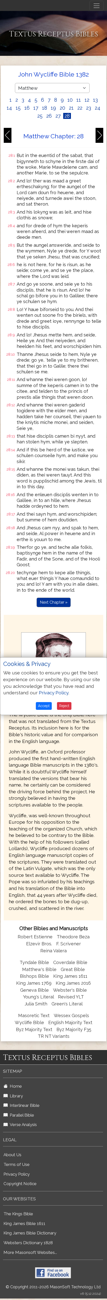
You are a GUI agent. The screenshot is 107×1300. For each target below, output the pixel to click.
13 (95, 100)
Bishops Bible (34, 976)
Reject (64, 706)
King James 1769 (34, 983)
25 (40, 116)
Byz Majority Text (34, 1029)
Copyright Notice (20, 1183)
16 (27, 108)
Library (15, 1095)
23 (88, 108)
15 (18, 108)
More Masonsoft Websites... (30, 1252)
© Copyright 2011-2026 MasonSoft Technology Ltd (53, 1287)
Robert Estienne (35, 936)
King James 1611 (70, 976)
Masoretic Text (34, 1015)
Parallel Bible (21, 1115)
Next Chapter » (53, 602)
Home (15, 1086)
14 (9, 108)
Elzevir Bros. (39, 943)
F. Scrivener (68, 943)
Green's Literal (67, 1003)
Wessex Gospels (71, 1015)
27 (58, 116)
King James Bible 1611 (24, 1223)
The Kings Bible (18, 1213)
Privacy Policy (16, 1174)
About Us (12, 1154)
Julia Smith (37, 1003)
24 (98, 108)
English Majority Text (70, 1022)
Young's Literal (39, 996)
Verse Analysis (22, 1124)
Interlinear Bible (24, 1105)
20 (62, 108)
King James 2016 (73, 983)
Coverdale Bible (70, 962)
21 (71, 108)
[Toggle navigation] (97, 6)
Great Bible (73, 969)
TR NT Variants (53, 1036)
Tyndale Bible (34, 962)
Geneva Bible (34, 990)
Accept (44, 706)
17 (36, 108)
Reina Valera (53, 950)
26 (49, 116)
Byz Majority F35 (73, 1029)
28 (67, 116)
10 (70, 100)
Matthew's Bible (39, 969)
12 (87, 100)
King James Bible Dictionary (29, 1232)
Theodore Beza (73, 936)
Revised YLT (71, 996)
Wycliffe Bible (29, 1022)
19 (53, 108)
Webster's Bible (70, 990)
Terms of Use (16, 1164)
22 (80, 108)
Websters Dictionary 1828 (28, 1242)
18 (44, 108)
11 (78, 100)
